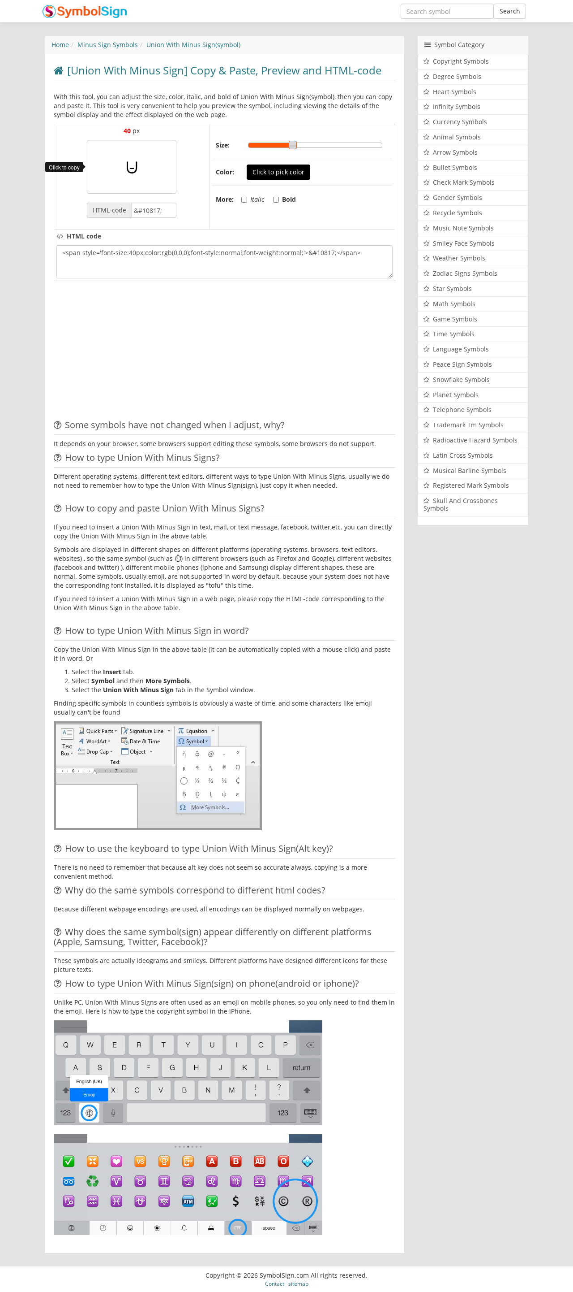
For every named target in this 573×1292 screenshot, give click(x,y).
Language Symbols (461, 349)
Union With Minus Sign (193, 44)
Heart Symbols (454, 91)
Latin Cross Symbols (463, 455)
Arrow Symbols (455, 152)
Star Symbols (452, 288)
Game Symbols (455, 319)
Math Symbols (454, 303)
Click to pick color (278, 172)
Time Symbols (454, 334)
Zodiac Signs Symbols (465, 273)
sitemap (298, 1283)
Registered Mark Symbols (471, 485)
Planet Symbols (456, 394)
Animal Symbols (457, 137)
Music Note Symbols (463, 228)
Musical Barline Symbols (469, 470)
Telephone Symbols (462, 409)
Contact (274, 1283)
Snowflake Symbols (461, 379)
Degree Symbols (457, 76)
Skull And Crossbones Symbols (460, 504)
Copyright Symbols (461, 61)
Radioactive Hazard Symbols (475, 440)
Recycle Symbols (457, 212)
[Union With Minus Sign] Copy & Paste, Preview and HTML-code (224, 70)
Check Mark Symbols (464, 182)
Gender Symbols (457, 197)
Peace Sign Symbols (462, 364)
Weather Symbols (459, 258)
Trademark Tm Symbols (468, 425)
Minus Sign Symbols (107, 44)
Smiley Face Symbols (464, 243)
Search (510, 11)
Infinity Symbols (456, 106)
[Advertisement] (129, 353)
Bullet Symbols (455, 167)
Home (60, 44)
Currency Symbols (460, 121)
